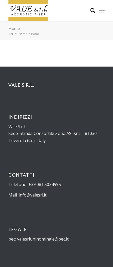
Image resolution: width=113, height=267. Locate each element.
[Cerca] (90, 10)
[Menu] (102, 10)
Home (14, 28)
